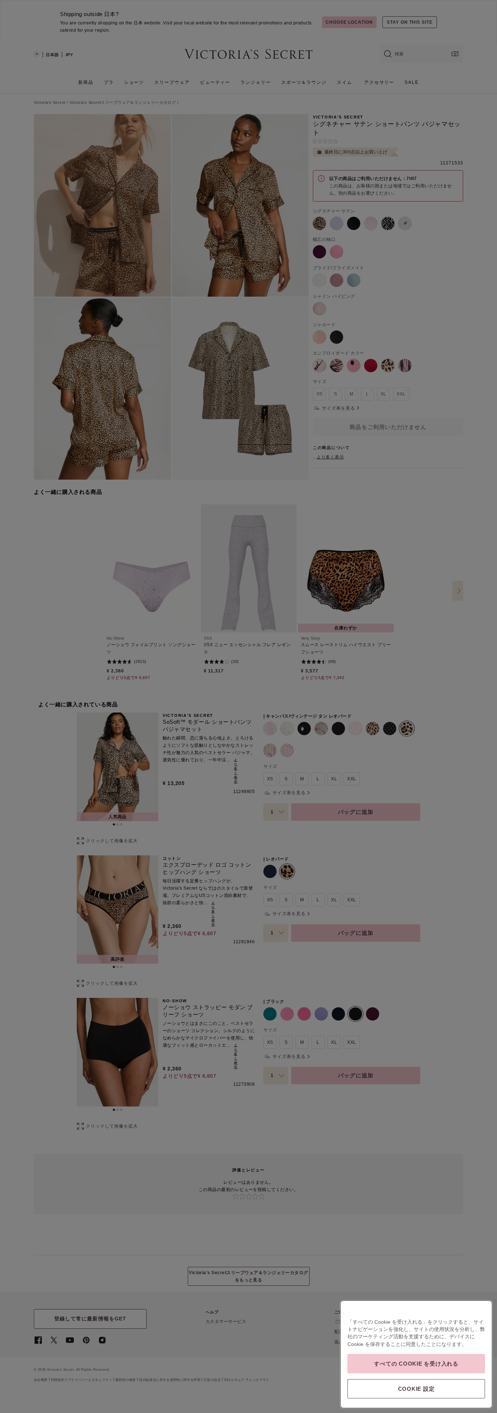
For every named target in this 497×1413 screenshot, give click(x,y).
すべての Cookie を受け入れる (416, 1364)
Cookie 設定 (416, 1389)
